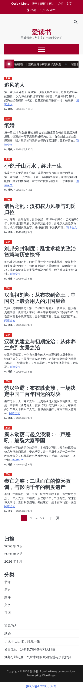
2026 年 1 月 (13, 561)
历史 (51, 4)
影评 (43, 4)
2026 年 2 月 (13, 554)
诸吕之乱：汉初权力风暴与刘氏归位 (40, 209)
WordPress (49, 675)
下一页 (54, 518)
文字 (69, 4)
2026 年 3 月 (13, 546)
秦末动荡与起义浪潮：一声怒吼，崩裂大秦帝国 (37, 437)
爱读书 (42, 32)
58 (42, 518)
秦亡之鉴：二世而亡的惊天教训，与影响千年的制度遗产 (37, 484)
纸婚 (9, 125)
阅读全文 (71, 227)
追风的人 (14, 85)
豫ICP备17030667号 (41, 686)
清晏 (10, 232)
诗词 (60, 4)
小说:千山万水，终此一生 (33, 166)
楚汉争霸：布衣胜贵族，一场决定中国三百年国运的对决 (40, 391)
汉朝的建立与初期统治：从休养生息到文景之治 (40, 344)
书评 (34, 4)
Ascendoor (68, 671)
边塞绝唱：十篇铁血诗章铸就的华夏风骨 (31, 64)
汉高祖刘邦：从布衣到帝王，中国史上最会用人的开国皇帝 (40, 298)
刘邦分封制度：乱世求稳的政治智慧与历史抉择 (40, 251)
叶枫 (10, 108)
